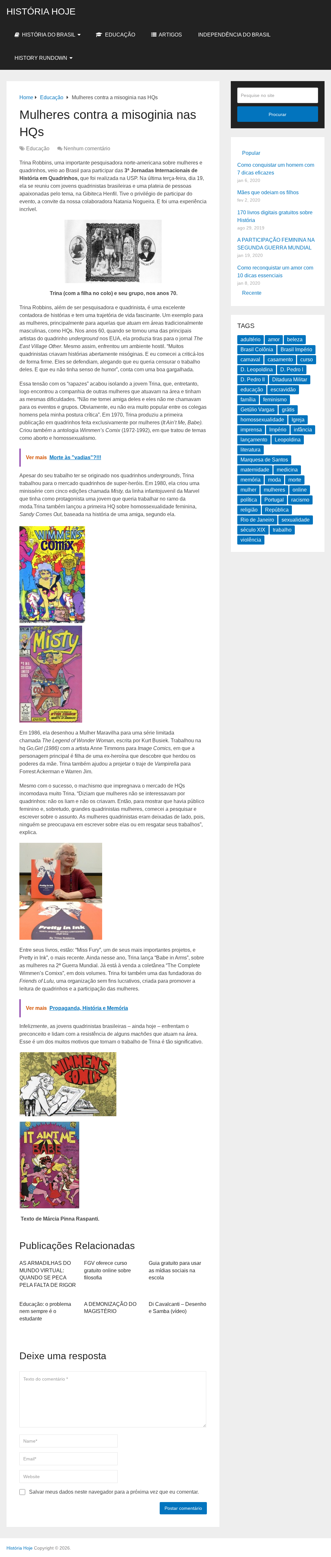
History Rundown (41, 58)
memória (250, 479)
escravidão (283, 389)
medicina (287, 469)
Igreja (298, 419)
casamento (280, 359)
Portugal (274, 500)
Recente (252, 293)
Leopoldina (288, 439)
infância (303, 429)
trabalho (282, 530)
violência (250, 540)
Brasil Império (296, 349)
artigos (170, 34)
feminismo (275, 399)
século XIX (252, 530)
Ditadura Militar (289, 379)
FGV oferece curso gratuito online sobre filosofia (107, 1270)
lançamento (253, 439)
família (248, 399)
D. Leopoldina (256, 369)
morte (294, 479)
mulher (248, 490)
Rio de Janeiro (257, 520)
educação (251, 389)
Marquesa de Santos (264, 459)
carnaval (250, 359)
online (300, 490)
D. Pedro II (252, 379)
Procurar (277, 114)
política (248, 500)
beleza (295, 339)
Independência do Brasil (234, 34)
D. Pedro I (291, 369)
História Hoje (41, 11)
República (277, 510)
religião (249, 510)
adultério (250, 339)
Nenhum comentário (87, 148)
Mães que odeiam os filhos (268, 192)
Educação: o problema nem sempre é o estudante (45, 1311)
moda (274, 479)
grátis (288, 409)
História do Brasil (48, 34)
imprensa (251, 429)
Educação (119, 34)
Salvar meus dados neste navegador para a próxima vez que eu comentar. (114, 1492)
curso (306, 359)
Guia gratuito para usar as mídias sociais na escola (175, 1270)
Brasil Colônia (256, 349)
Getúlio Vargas (257, 409)
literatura (250, 449)
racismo (300, 500)
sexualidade (296, 520)
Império (277, 429)
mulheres (274, 490)
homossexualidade (262, 419)
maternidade (254, 469)
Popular (251, 153)
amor (274, 339)
